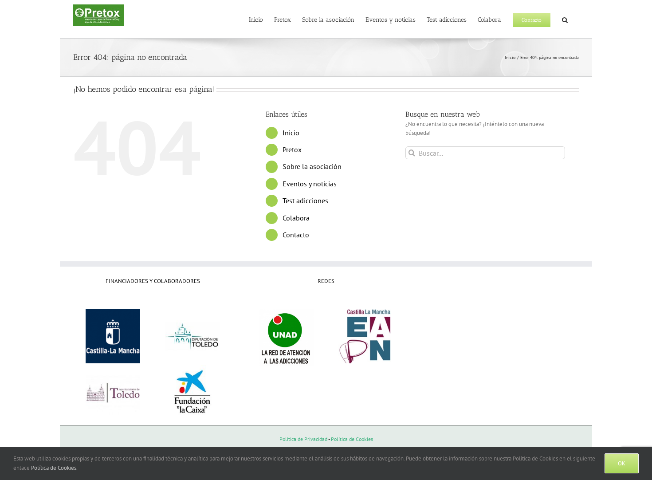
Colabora (296, 217)
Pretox (292, 149)
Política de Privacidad (303, 439)
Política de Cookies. (54, 468)
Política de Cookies (352, 439)
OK (621, 463)
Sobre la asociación (312, 166)
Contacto (296, 234)
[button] (565, 19)
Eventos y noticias (310, 183)
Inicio (291, 132)
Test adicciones (305, 200)
